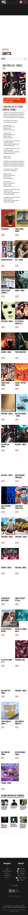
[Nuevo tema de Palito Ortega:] (14, 820)
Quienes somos (22, 878)
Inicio (7, 869)
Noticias (7, 873)
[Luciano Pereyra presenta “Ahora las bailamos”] (4, 802)
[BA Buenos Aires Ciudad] (14, 891)
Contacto (22, 880)
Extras (7, 878)
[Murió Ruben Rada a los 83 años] (14, 802)
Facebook (22, 873)
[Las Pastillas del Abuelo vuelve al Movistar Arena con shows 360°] (23, 820)
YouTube (22, 869)
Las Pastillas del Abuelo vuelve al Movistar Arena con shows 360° (23, 825)
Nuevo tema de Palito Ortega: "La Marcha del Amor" (13, 825)
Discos (3, 59)
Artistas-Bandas (7, 871)
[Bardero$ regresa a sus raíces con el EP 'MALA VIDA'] (23, 802)
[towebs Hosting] (14, 885)
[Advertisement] (14, 30)
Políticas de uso (22, 907)
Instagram (22, 871)
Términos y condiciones (13, 907)
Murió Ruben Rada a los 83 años (13, 807)
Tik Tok (22, 875)
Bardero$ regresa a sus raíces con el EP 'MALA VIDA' (23, 808)
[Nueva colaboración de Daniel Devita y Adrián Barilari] (4, 820)
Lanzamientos (7, 875)
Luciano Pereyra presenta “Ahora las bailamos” (4, 808)
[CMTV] (4, 2)
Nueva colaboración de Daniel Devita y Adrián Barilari (4, 825)
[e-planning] (14, 896)
